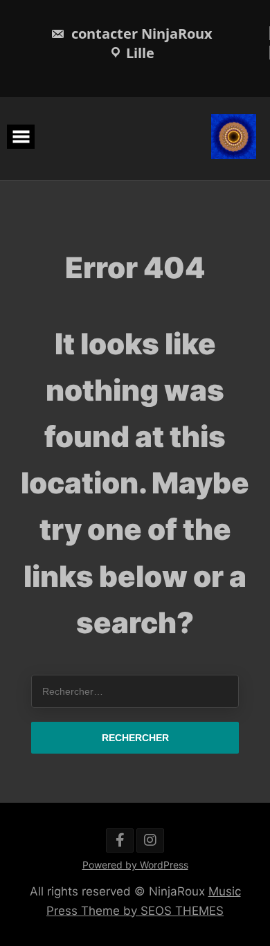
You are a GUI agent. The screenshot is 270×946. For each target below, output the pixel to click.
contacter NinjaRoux (140, 33)
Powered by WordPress (135, 865)
